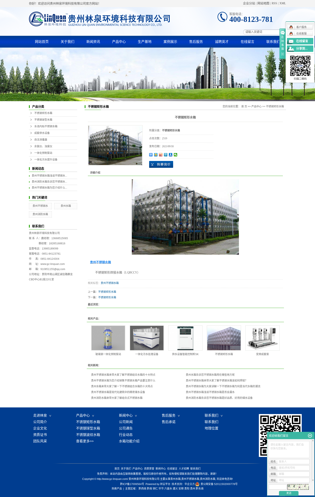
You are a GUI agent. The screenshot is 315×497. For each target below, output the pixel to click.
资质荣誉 (149, 468)
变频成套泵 (262, 354)
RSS (274, 3)
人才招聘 (184, 468)
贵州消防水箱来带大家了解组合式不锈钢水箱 (116, 397)
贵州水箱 (66, 205)
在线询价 (161, 164)
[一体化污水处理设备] (147, 338)
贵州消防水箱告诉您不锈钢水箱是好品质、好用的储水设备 (219, 397)
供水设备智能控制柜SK (185, 354)
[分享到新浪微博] (161, 154)
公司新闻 (126, 422)
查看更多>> (85, 441)
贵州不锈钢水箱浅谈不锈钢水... (49, 175)
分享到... (302, 48)
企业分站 (249, 3)
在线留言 (247, 42)
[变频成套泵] (262, 338)
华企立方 (189, 484)
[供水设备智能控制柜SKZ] (185, 338)
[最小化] (310, 436)
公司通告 (126, 428)
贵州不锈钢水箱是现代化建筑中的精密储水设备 (118, 392)
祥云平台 (165, 484)
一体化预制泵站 (43, 153)
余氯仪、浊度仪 (43, 146)
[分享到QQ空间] (156, 154)
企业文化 (40, 428)
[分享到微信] (175, 154)
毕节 (161, 488)
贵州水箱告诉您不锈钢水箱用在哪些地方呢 (210, 374)
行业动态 (126, 435)
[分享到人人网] (170, 154)
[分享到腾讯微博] (166, 154)
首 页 (244, 106)
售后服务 (196, 42)
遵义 (175, 488)
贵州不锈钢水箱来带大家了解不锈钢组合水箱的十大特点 (123, 374)
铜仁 (155, 488)
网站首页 (42, 42)
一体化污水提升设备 (45, 159)
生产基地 (145, 42)
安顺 (181, 488)
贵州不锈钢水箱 (110, 283)
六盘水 (168, 488)
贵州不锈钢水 (40, 205)
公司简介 (40, 422)
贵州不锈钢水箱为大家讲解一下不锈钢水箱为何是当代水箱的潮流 (223, 386)
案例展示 (170, 42)
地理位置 (211, 428)
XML (282, 3)
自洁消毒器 (40, 139)
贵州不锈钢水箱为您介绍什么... (49, 187)
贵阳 (186, 488)
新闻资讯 (93, 42)
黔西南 (142, 488)
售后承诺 (169, 422)
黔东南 (200, 488)
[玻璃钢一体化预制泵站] (108, 338)
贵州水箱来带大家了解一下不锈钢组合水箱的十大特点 (122, 386)
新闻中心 (126, 415)
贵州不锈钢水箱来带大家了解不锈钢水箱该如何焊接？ (217, 380)
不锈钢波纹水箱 (88, 435)
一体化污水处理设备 (146, 354)
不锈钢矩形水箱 (43, 113)
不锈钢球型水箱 (43, 119)
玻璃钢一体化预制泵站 (108, 354)
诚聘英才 (222, 42)
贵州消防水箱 (40, 214)
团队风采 (40, 441)
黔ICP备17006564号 (132, 484)
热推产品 (117, 488)
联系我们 (273, 42)
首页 (117, 468)
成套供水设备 (42, 133)
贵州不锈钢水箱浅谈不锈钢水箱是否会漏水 (210, 392)
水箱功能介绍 (129, 441)
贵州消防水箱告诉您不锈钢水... (49, 181)
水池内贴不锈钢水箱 (45, 126)
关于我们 (67, 42)
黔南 (149, 488)
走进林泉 (41, 415)
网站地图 (263, 3)
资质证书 (40, 435)
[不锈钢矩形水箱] (224, 338)
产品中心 (119, 42)
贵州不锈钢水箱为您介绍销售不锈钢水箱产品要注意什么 (123, 380)
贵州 (192, 488)
